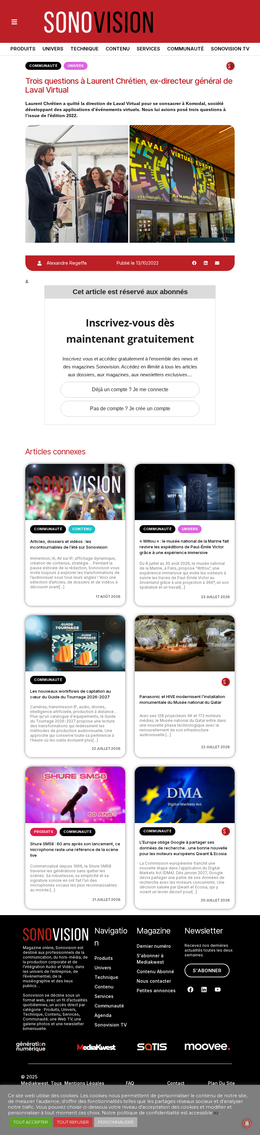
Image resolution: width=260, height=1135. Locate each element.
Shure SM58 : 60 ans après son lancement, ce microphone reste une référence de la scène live (75, 849)
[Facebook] (191, 990)
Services (148, 49)
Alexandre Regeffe (67, 263)
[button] (194, 263)
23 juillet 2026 (215, 597)
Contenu (118, 49)
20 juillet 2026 (215, 900)
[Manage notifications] (247, 1124)
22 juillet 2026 (106, 748)
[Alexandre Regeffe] (39, 263)
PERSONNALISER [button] (115, 1122)
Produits (23, 49)
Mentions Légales (84, 1083)
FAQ (130, 1083)
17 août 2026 (108, 596)
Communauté (185, 49)
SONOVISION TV (230, 49)
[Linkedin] (204, 990)
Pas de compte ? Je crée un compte (130, 408)
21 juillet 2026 (106, 899)
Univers (52, 49)
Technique (84, 49)
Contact (176, 1083)
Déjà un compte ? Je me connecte (130, 389)
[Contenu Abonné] (230, 66)
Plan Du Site (221, 1083)
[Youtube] (218, 990)
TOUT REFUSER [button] (73, 1122)
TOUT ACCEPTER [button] (30, 1122)
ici (216, 1113)
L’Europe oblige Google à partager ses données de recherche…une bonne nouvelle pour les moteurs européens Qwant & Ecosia (183, 848)
